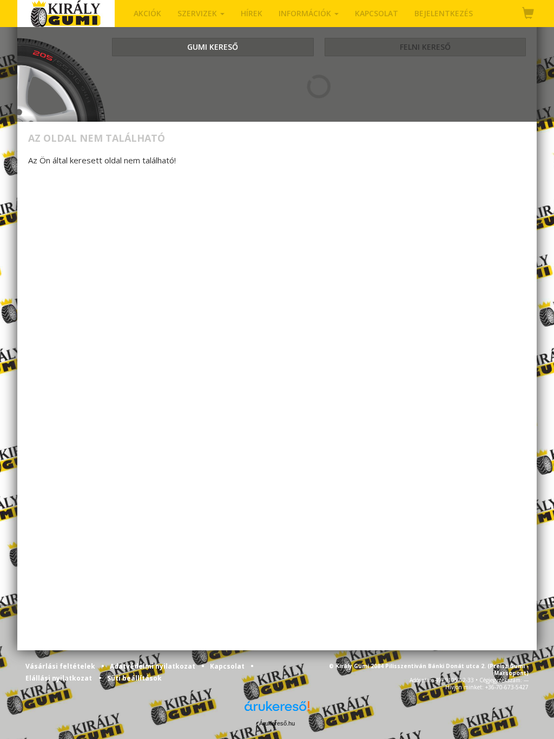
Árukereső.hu (277, 723)
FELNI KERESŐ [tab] (425, 47)
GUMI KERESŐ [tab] (212, 47)
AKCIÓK (147, 13)
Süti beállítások (134, 678)
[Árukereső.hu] (277, 710)
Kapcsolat (228, 666)
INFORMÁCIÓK (306, 13)
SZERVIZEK (198, 13)
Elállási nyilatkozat (58, 678)
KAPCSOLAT (376, 13)
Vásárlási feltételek (61, 666)
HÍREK (251, 13)
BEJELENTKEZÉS (443, 13)
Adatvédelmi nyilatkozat (153, 666)
